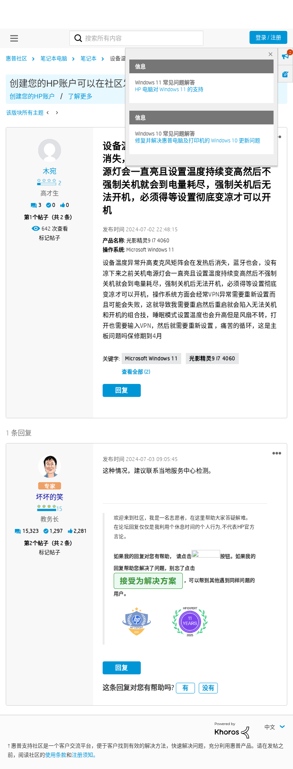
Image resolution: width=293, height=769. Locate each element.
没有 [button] (208, 688)
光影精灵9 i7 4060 (212, 358)
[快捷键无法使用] (48, 113)
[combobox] (136, 38)
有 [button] (185, 688)
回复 (121, 390)
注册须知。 (85, 754)
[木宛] (49, 150)
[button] (276, 453)
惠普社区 (16, 58)
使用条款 (55, 754)
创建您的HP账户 (32, 96)
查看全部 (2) (136, 371)
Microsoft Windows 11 (151, 358)
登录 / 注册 (268, 37)
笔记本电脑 (53, 58)
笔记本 (88, 58)
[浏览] (12, 38)
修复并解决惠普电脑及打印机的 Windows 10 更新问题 (197, 140)
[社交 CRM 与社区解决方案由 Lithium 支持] (232, 730)
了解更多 (80, 96)
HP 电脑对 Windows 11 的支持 (169, 89)
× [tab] (270, 54)
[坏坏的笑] (49, 466)
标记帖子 (49, 237)
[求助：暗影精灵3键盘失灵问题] (56, 113)
